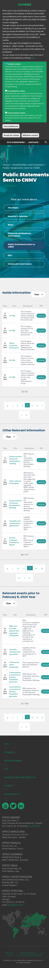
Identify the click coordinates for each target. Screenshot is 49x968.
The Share (13, 208)
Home (6, 164)
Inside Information (16, 292)
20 (42, 568)
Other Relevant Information (23, 430)
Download (41, 316)
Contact (8, 785)
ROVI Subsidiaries (16, 142)
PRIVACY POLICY (10, 953)
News (10, 225)
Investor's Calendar (18, 216)
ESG (10, 255)
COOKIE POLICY (21, 955)
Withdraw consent (30, 135)
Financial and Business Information (19, 234)
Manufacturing (13, 760)
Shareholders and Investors (20, 777)
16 (18, 568)
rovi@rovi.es (35, 826)
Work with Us (11, 794)
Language (33, 142)
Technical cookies (14, 64)
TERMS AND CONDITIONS (27, 953)
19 (36, 568)
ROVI (6, 743)
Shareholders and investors (28, 164)
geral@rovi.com (15, 904)
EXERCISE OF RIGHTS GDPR (34, 955)
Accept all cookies (11, 135)
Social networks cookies (16, 113)
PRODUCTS (9, 752)
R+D (6, 769)
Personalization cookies (16, 91)
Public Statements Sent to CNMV (21, 245)
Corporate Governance (20, 264)
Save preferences (11, 126)
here (32, 58)
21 (19, 577)
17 (24, 568)
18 (30, 568)
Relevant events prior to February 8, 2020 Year (20, 595)
